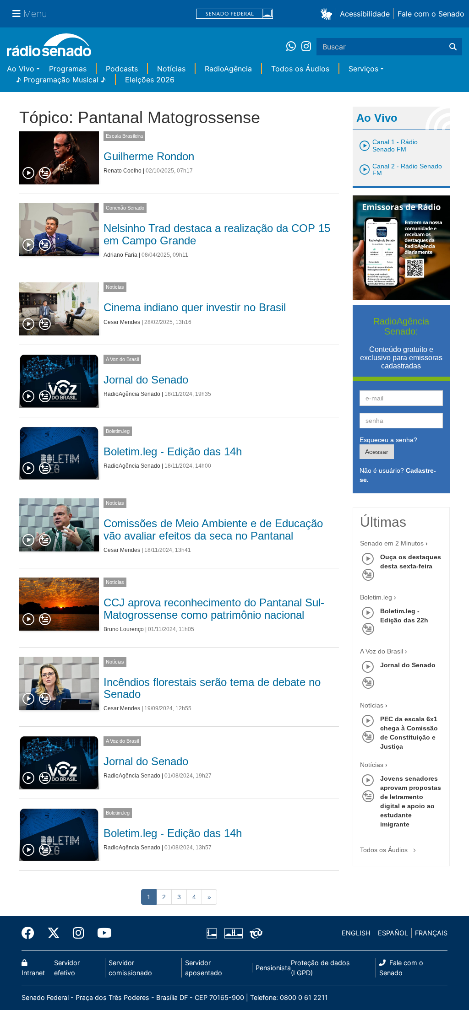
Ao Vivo (20, 68)
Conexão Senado (125, 208)
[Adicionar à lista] (45, 173)
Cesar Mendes (122, 322)
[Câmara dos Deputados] (213, 933)
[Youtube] (101, 933)
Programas (68, 68)
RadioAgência (228, 68)
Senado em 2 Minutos (392, 543)
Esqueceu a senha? (388, 439)
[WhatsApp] (293, 46)
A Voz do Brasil (122, 359)
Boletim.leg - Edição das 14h (173, 451)
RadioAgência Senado (132, 394)
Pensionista (273, 968)
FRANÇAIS (431, 933)
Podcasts (122, 68)
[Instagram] (306, 46)
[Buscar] (453, 46)
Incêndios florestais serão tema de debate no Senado (212, 688)
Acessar (376, 451)
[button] (328, 13)
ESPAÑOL (393, 933)
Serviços (363, 68)
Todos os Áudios (300, 68)
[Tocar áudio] (29, 173)
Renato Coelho (123, 170)
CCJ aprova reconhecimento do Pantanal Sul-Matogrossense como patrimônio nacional (214, 608)
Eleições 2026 (150, 79)
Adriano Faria (120, 255)
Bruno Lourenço (124, 629)
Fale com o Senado (431, 13)
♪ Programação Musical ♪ (61, 79)
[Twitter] (53, 933)
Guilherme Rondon (149, 156)
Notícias (171, 68)
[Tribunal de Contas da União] (254, 933)
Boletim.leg (118, 431)
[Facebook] (31, 933)
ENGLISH (356, 933)
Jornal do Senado (146, 379)
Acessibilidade (365, 13)
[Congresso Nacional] (233, 933)
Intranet (33, 973)
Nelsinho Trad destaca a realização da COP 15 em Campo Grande (217, 234)
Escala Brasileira (124, 136)
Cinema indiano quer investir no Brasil (195, 307)
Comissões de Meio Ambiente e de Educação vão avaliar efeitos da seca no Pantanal (213, 529)
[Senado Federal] (234, 14)
